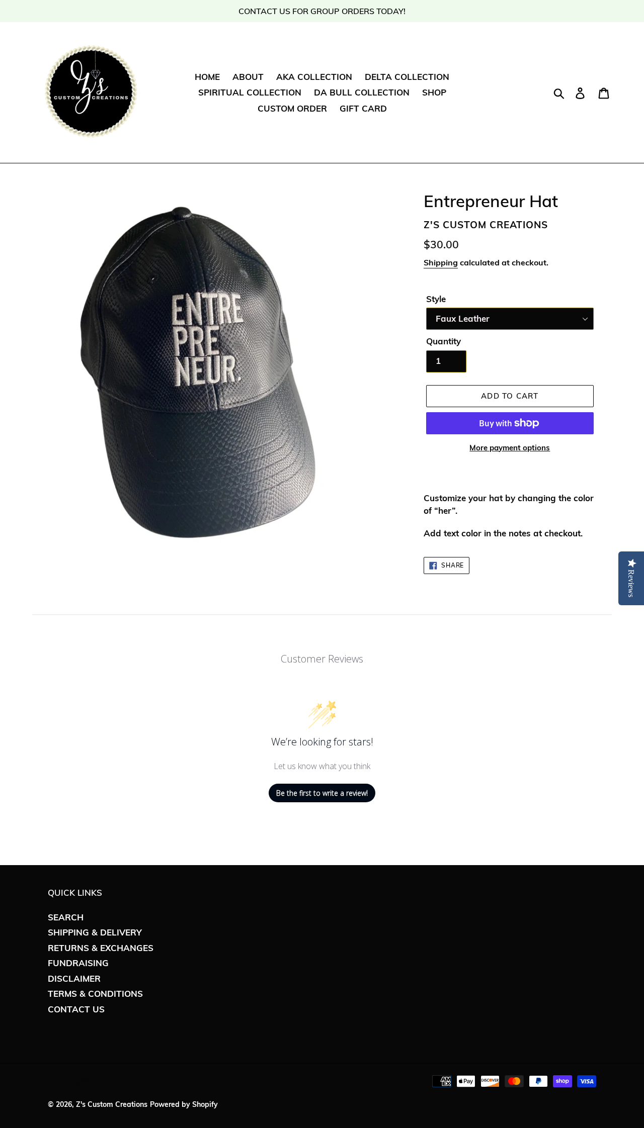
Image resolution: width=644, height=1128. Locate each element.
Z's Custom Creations (111, 1104)
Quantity (443, 341)
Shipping (441, 262)
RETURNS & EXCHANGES (100, 948)
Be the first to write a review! (322, 793)
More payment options (509, 447)
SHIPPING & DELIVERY (95, 932)
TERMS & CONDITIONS (95, 993)
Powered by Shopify (184, 1104)
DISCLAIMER (74, 978)
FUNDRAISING (78, 963)
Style (436, 299)
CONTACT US (76, 1009)
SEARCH (66, 917)
